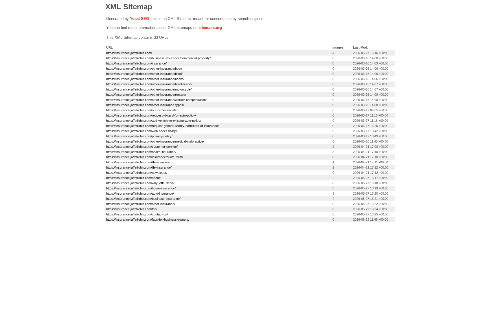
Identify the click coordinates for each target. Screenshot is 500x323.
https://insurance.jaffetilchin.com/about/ (133, 178)
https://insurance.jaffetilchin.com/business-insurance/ (143, 198)
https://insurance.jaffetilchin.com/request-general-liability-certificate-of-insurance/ (162, 126)
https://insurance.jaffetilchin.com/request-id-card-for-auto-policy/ (151, 115)
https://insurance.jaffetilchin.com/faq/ (131, 209)
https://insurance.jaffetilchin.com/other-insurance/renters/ (146, 94)
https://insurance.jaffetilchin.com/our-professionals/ (141, 110)
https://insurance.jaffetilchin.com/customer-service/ (142, 146)
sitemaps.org (210, 27)
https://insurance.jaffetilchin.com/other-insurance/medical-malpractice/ (155, 141)
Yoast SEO (139, 18)
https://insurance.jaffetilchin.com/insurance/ (136, 63)
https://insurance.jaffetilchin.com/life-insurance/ (139, 167)
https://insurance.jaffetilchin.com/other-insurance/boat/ (144, 68)
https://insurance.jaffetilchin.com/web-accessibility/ (141, 131)
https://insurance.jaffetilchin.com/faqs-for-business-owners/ (147, 219)
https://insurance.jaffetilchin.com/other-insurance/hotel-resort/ (149, 84)
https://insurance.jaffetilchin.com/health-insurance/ (141, 152)
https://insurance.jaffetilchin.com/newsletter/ (136, 172)
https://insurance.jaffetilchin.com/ (129, 53)
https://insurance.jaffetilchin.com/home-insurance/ (141, 188)
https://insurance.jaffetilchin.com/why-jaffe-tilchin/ (140, 183)
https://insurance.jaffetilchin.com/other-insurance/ (140, 204)
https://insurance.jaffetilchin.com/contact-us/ (137, 214)
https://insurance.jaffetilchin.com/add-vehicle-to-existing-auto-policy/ (153, 120)
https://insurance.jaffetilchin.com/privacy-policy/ (139, 136)
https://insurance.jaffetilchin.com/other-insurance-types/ (145, 105)
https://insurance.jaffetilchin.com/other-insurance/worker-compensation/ (156, 99)
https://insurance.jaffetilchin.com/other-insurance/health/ (145, 79)
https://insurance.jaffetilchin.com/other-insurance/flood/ (144, 73)
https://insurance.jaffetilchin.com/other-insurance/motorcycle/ (149, 89)
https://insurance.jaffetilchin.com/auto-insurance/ (140, 193)
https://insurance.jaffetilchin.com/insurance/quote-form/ (144, 157)
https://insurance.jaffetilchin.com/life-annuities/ (138, 162)
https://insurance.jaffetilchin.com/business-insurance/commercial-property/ (158, 58)
